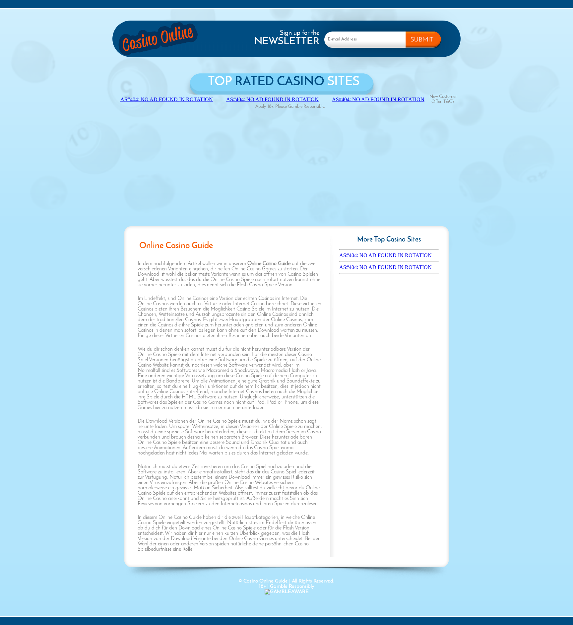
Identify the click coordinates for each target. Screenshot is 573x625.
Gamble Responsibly (292, 586)
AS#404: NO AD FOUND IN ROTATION (385, 255)
